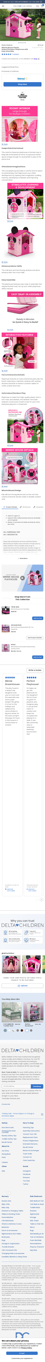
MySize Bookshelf (29, 1025)
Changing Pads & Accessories (13, 1253)
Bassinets (5, 1227)
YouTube (26, 1181)
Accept (22, 1353)
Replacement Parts (30, 1137)
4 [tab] (22, 42)
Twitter (25, 1184)
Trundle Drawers (8, 1247)
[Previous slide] (4, 1193)
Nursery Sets (6, 1201)
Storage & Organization (11, 1243)
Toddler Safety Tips (9, 1139)
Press (4, 1157)
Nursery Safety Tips (9, 1136)
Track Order (27, 1154)
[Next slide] (8, 1193)
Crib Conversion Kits (9, 1250)
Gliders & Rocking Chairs (11, 1214)
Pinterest (26, 1177)
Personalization (7, 1217)
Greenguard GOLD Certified (9, 1131)
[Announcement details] (42, 1114)
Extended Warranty (30, 1144)
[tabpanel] (22, 25)
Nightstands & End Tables (11, 1234)
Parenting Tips (28, 1127)
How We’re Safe (8, 1127)
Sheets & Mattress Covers (12, 1224)
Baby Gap (5, 1207)
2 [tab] (20, 42)
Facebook (26, 1174)
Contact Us (27, 1157)
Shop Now (22, 84)
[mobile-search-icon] (37, 6)
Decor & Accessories (9, 1230)
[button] (6, 54)
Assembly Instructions (31, 1131)
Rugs (3, 1240)
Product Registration (30, 1141)
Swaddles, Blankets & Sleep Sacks (14, 1257)
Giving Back (6, 1154)
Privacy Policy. (26, 1348)
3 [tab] (21, 42)
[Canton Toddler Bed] (12, 1012)
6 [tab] (25, 42)
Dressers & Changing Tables (12, 1211)
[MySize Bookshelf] (33, 1012)
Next (42, 900)
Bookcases (6, 1237)
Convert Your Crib (30, 1134)
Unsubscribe (6, 1104)
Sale (3, 1171)
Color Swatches (29, 1160)
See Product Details (35, 638)
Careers (5, 1162)
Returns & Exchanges (31, 1150)
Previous (37, 900)
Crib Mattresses (8, 1221)
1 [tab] (18, 42)
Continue (37, 1086)
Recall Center (7, 1142)
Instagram (27, 1171)
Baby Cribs (6, 1204)
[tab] (10, 507)
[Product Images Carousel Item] (22, 25)
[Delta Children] (22, 1050)
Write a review (35, 670)
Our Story (5, 1151)
